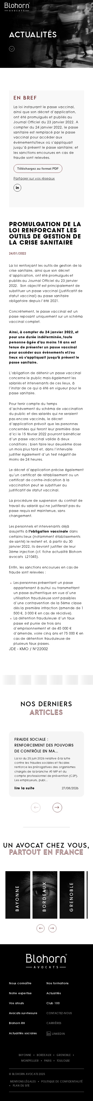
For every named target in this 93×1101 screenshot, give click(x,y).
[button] (57, 808)
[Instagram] (17, 197)
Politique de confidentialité (62, 1082)
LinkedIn (58, 1034)
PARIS (47, 1061)
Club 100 (53, 1003)
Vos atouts (16, 1003)
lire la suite (24, 788)
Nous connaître (20, 983)
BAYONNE (25, 1055)
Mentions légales (23, 1082)
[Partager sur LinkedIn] (17, 187)
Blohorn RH (17, 1023)
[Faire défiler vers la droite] (52, 928)
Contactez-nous (59, 1013)
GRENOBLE (64, 1055)
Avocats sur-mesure (23, 1013)
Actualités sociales (23, 1033)
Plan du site (21, 1086)
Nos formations (57, 983)
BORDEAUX (44, 1055)
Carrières (53, 1023)
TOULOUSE (63, 1061)
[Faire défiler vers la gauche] (40, 928)
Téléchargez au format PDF (38, 168)
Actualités (53, 993)
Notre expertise (20, 993)
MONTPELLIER (30, 1061)
